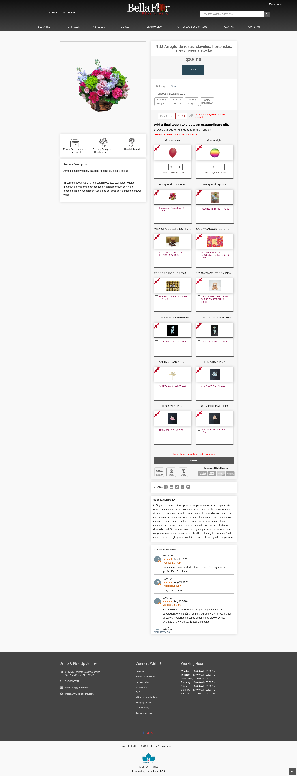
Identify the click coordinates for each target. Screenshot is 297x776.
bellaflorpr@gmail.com (76, 687)
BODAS (125, 26)
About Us (140, 671)
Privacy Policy (142, 682)
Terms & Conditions (145, 676)
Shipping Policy (143, 702)
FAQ (138, 692)
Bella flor (45, 26)
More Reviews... (163, 632)
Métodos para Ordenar (147, 697)
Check (181, 116)
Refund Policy (142, 707)
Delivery (160, 86)
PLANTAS (228, 26)
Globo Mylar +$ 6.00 (215, 172)
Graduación (154, 26)
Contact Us (141, 687)
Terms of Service (144, 713)
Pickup (174, 86)
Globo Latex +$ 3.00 (173, 172)
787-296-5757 (69, 12)
